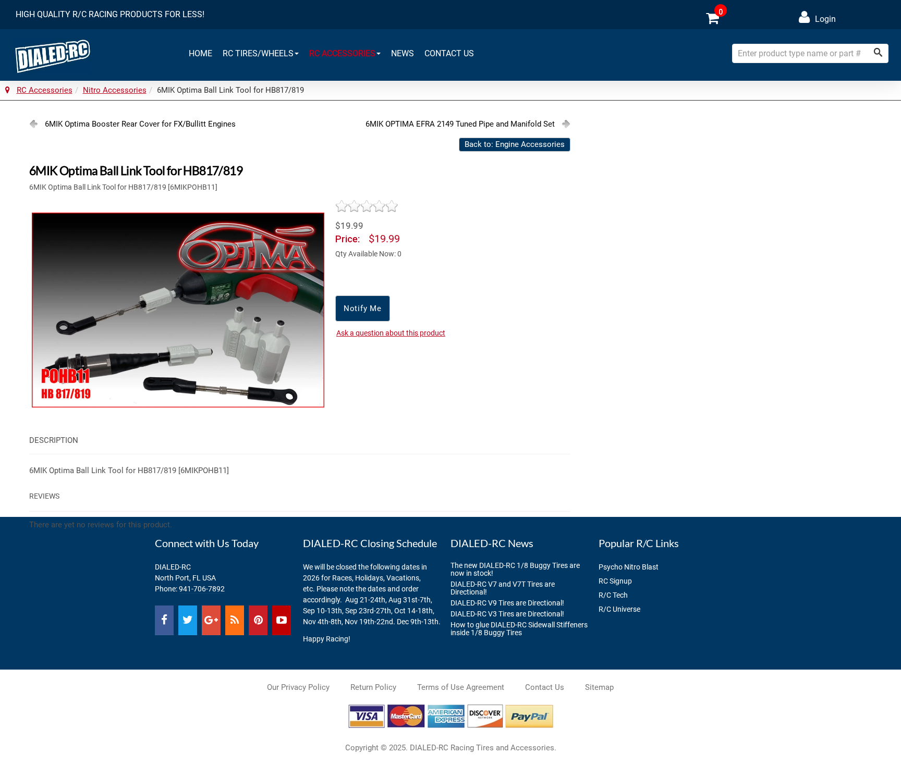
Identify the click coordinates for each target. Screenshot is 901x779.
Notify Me (363, 308)
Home (200, 53)
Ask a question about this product (390, 333)
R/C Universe (619, 609)
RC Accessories (342, 53)
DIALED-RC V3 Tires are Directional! (507, 614)
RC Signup (615, 581)
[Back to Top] (874, 752)
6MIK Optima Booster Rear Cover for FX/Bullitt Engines (140, 124)
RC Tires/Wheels (258, 53)
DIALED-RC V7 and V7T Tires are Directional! (503, 588)
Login (825, 19)
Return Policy (373, 687)
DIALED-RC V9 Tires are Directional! (507, 603)
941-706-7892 (202, 589)
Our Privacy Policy (298, 687)
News (402, 53)
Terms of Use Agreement (460, 687)
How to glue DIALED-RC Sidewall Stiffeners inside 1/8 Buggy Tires (519, 629)
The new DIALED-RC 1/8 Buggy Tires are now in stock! (515, 569)
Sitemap (599, 687)
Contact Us (449, 53)
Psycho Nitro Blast (629, 567)
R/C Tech (613, 595)
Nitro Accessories (115, 90)
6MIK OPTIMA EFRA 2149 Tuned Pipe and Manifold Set (460, 124)
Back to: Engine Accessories (515, 144)
